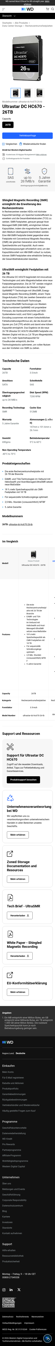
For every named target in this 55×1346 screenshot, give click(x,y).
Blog (4, 1211)
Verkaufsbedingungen (12, 1323)
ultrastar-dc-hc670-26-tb (21, 524)
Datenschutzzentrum (12, 1205)
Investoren (7, 1222)
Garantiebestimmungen (14, 1094)
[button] (16, 93)
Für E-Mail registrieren (13, 1077)
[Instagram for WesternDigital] (4, 1290)
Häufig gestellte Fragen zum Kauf (19, 1110)
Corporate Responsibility (14, 1200)
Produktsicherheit (11, 1261)
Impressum (29, 1323)
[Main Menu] (4, 9)
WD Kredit (7, 1139)
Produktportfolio (10, 1088)
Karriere (6, 1216)
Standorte (7, 1227)
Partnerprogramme (11, 1150)
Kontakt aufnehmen (12, 1233)
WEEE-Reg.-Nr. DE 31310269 (14, 1329)
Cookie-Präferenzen (38, 1329)
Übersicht (7, 16)
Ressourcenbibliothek (13, 1256)
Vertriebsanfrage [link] (27, 135)
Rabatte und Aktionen (13, 1083)
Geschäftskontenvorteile (14, 1128)
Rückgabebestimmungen (14, 1099)
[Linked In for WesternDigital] (11, 1290)
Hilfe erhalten (9, 1250)
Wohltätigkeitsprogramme (15, 1161)
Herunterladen (18, 915)
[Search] (52, 9)
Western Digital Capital (13, 1166)
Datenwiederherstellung (14, 1133)
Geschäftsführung (11, 1194)
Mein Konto (8, 1072)
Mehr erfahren (17, 834)
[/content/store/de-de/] (27, 9)
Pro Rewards (8, 1144)
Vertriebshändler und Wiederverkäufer (20, 1105)
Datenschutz (7, 1317)
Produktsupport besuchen (23, 779)
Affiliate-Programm (11, 1155)
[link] (9, 144)
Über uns (6, 1183)
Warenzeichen (37, 1317)
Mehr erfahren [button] (41, 155)
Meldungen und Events (13, 1189)
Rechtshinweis (22, 1317)
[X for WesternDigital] (19, 1290)
